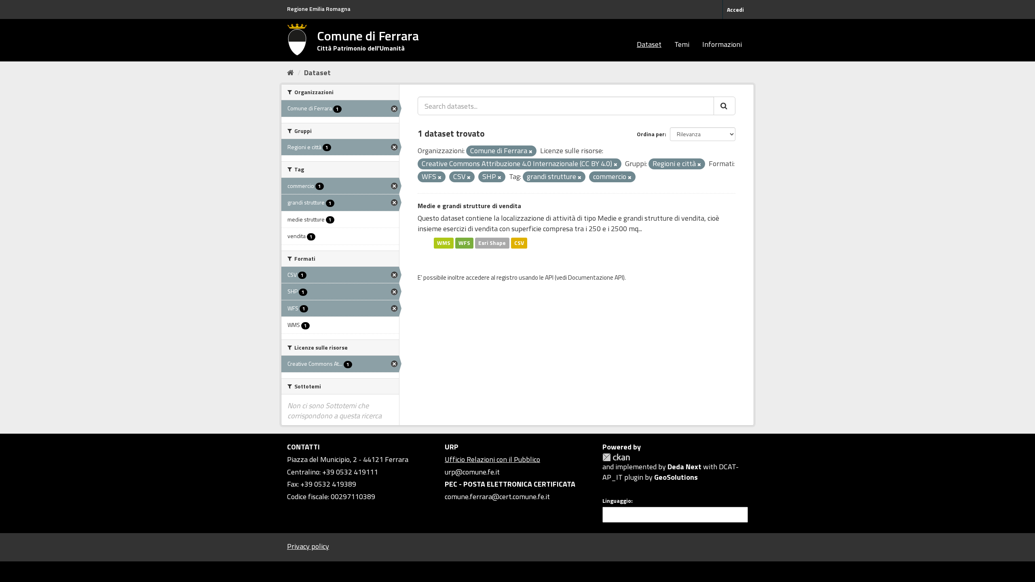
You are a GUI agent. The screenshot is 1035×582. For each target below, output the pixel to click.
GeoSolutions (676, 477)
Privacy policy (308, 546)
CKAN (616, 457)
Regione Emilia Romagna (319, 8)
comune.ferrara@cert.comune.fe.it (497, 496)
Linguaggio (616, 501)
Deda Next (684, 466)
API (549, 277)
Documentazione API (595, 277)
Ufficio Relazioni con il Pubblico (492, 459)
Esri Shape (492, 243)
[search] (724, 106)
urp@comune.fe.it (472, 471)
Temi (681, 44)
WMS (443, 243)
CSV (519, 243)
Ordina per (651, 134)
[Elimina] (530, 151)
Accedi (735, 9)
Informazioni (722, 44)
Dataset (649, 44)
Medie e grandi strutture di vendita (469, 206)
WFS (464, 243)
